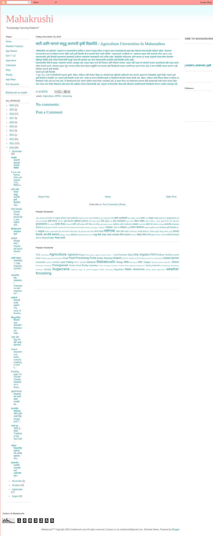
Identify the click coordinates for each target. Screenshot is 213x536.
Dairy (130, 255)
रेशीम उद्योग (124, 231)
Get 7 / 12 (10, 55)
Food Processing (79, 258)
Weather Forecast (14, 46)
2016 (12, 122)
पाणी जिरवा (89, 224)
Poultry (9, 75)
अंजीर (37, 218)
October (16, 485)
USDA (102, 269)
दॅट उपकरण (51, 224)
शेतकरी (176, 231)
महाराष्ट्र (47, 231)
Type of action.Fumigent (89, 269)
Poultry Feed (75, 265)
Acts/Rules (45, 255)
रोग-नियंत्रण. (133, 231)
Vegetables (119, 269)
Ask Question (12, 84)
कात (147, 218)
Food (65, 258)
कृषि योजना (52, 221)
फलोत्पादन (128, 224)
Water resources (134, 269)
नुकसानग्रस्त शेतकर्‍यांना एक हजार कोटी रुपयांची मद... (16, 398)
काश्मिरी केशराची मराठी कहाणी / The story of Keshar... (16, 305)
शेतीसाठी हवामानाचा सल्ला (85, 235)
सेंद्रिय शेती (141, 234)
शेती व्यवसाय (53, 234)
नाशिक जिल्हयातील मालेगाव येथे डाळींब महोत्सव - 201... (16, 452)
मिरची (97, 231)
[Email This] (56, 91)
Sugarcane (61, 269)
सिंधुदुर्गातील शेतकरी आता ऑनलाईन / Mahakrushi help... (16, 325)
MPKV (58, 96)
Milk (126, 262)
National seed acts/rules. (161, 262)
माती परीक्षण (90, 231)
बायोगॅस (38, 227)
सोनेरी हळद (150, 235)
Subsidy (47, 269)
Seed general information (135, 266)
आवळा (96, 218)
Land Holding (66, 262)
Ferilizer (160, 255)
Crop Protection (120, 255)
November (17, 481)
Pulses (121, 266)
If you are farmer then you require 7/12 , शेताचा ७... (16, 178)
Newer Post (43, 196)
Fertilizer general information (52, 258)
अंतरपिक (42, 218)
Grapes (117, 258)
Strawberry (166, 266)
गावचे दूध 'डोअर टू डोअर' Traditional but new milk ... (16, 434)
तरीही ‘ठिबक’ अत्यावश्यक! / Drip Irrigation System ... (16, 264)
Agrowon (73, 254)
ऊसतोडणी (123, 218)
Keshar (56, 262)
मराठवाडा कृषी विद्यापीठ (167, 227)
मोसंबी (101, 231)
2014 (12, 130)
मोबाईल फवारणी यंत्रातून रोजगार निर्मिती (15, 162)
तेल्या (177, 221)
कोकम (94, 221)
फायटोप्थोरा (142, 224)
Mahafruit (91, 262)
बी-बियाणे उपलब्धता (58, 227)
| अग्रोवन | (190, 63)
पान (94, 224)
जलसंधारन (121, 221)
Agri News (11, 79)
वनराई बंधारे (142, 231)
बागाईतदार (161, 224)
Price (101, 266)
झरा (128, 221)
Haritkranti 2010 (135, 258)
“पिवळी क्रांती (59, 238)
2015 (12, 126)
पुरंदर (101, 224)
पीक (97, 224)
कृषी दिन (60, 221)
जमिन (114, 221)
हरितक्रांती (46, 238)
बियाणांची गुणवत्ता (47, 227)
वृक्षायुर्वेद (156, 231)
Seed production (153, 265)
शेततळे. (39, 234)
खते (102, 221)
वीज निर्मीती (150, 231)
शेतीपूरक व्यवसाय (65, 235)
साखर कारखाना (113, 234)
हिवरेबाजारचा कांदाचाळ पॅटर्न (16, 231)
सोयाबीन (157, 235)
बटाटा (155, 224)
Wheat (148, 269)
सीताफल (133, 235)
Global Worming (104, 258)
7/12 (38, 255)
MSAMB (83, 262)
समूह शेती (97, 234)
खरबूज (107, 221)
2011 (12, 143)
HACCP (125, 258)
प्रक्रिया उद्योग (118, 224)
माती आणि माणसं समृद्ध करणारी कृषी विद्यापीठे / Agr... (16, 197)
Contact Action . (106, 255)
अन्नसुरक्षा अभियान (60, 218)
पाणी (74, 224)
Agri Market (11, 51)
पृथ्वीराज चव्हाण (107, 224)
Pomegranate (60, 265)
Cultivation (11, 65)
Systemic (74, 269)
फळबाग (135, 224)
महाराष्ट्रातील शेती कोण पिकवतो (59, 231)
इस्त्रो (101, 218)
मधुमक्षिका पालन (154, 227)
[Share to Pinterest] (68, 91)
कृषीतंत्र (77, 221)
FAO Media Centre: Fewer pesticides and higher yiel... (16, 217)
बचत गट (149, 224)
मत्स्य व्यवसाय (137, 227)
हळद (52, 238)
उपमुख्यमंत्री (106, 218)
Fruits (93, 258)
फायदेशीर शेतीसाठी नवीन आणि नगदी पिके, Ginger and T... (16, 415)
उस (112, 218)
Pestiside (47, 266)
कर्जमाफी (137, 218)
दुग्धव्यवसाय (41, 224)
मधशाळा (146, 227)
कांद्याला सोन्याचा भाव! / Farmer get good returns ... (16, 246)
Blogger (175, 529)
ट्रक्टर (131, 221)
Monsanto (133, 262)
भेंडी (118, 227)
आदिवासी (74, 218)
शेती (45, 234)
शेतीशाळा (74, 235)
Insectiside (40, 262)
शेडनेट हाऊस (168, 231)
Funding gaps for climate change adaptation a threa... (16, 379)
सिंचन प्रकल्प (125, 234)
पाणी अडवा (80, 224)
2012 (12, 139)
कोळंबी (98, 221)
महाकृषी (41, 231)
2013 (12, 135)
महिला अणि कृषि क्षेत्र (80, 231)
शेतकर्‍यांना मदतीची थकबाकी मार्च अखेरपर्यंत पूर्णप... (16, 469)
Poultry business (90, 265)
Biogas (82, 255)
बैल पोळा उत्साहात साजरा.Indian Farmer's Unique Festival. (84, 227)
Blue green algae (93, 255)
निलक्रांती (69, 224)
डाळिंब (142, 221)
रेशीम (118, 231)
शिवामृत (162, 231)
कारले (156, 218)
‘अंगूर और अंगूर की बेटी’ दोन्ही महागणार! (16, 341)
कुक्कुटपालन (171, 218)
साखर (104, 234)
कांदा (143, 218)
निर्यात (63, 224)
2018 (12, 114)
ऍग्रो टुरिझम (131, 218)
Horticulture (158, 258)
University (67, 96)
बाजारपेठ (168, 224)
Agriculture (48, 96)
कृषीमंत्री (85, 221)
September (17, 489)
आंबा (69, 218)
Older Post (171, 196)
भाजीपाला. (109, 227)
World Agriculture (158, 269)
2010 (12, 147)
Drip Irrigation (142, 254)
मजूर (128, 227)
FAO (153, 254)
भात (115, 227)
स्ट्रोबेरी (163, 235)
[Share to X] (62, 91)
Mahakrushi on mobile (16, 92)
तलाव (170, 221)
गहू (111, 221)
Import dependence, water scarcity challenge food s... (16, 358)
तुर (174, 221)
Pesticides (40, 266)
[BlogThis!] (59, 91)
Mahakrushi (30, 18)
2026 (12, 105)
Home (108, 196)
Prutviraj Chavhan (111, 266)
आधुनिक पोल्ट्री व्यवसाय (85, 218)
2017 (12, 118)
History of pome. (147, 258)
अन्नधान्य (48, 218)
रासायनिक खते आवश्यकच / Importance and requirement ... (16, 284)
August (15, 496)
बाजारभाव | (201, 63)
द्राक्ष (57, 224)
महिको (71, 231)
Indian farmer (171, 258)
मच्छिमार (123, 227)
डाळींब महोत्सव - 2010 (152, 221)
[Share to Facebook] (65, 91)
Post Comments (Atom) (114, 204)
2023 (12, 109)
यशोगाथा (109, 231)
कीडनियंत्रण (162, 218)
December (17, 151)
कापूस (151, 218)
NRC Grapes (144, 262)
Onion (175, 262)
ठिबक (136, 221)
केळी (90, 221)
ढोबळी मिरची (164, 221)
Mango (119, 262)
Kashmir (49, 262)
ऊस (116, 217)
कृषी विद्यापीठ (68, 221)
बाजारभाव (175, 224)
